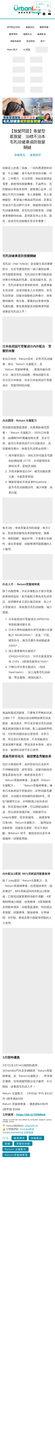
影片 (43, 41)
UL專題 (26, 49)
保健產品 (20, 154)
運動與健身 (15, 41)
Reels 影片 (12, 49)
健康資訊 (30, 27)
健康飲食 (41, 34)
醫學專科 (13, 34)
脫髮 (7, 1143)
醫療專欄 (44, 27)
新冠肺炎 (30, 41)
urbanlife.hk (31, 1125)
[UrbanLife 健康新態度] (27, 9)
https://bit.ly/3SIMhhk (31, 1114)
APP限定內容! (13, 27)
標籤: (6, 1138)
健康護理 (35, 154)
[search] (49, 11)
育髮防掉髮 (23, 1143)
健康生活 (27, 34)
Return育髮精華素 (16, 1154)
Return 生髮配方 (15, 1149)
